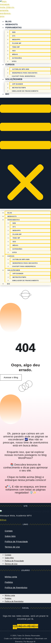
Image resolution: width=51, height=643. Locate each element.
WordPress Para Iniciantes (24, 73)
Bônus (3, 520)
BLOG (8, 21)
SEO (14, 51)
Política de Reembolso (16, 587)
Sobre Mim (10, 536)
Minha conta (11, 577)
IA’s (13, 36)
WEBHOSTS (11, 24)
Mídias (15, 54)
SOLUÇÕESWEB (13, 79)
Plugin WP (16, 43)
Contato (9, 531)
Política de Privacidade (16, 541)
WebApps (16, 39)
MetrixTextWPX (19, 88)
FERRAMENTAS (13, 27)
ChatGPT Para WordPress (23, 76)
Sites (14, 61)
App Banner (17, 84)
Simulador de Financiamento (25, 91)
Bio (7, 94)
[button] (25, 153)
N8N (14, 32)
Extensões (17, 58)
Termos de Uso (12, 547)
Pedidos (9, 582)
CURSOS (9, 64)
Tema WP (16, 47)
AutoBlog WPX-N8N (20, 69)
